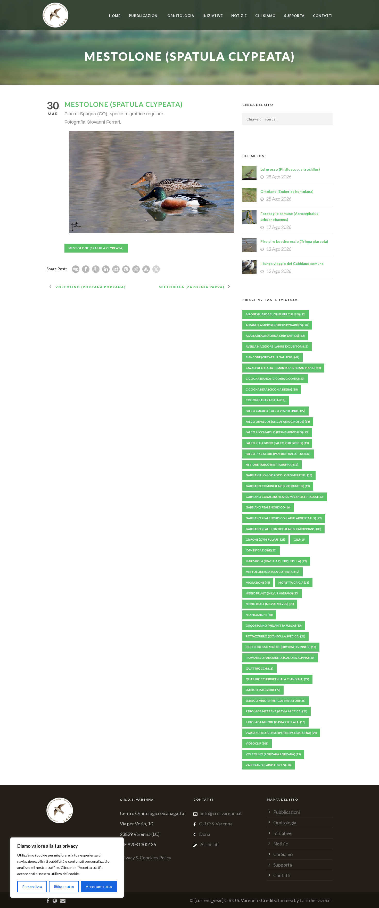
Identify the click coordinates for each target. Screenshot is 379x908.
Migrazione (258, 582)
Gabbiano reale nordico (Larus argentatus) (284, 518)
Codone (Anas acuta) (265, 400)
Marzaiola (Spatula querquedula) (276, 561)
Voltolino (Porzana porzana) (273, 754)
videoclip (257, 743)
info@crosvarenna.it (221, 813)
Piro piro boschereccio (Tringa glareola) (294, 241)
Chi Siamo (265, 16)
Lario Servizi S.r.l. (316, 900)
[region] (67, 867)
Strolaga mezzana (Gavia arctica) (276, 711)
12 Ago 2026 (278, 249)
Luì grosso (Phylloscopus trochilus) (290, 169)
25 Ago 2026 (278, 199)
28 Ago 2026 (278, 176)
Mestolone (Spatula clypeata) (96, 248)
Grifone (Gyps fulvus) (265, 539)
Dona (204, 834)
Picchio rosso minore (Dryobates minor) (281, 646)
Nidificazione (259, 614)
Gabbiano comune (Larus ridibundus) (278, 486)
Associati (209, 844)
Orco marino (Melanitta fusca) (274, 625)
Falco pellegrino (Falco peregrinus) (277, 443)
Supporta (294, 16)
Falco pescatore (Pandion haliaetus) (278, 453)
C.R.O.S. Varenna (216, 823)
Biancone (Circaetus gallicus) (272, 357)
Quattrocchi (259, 668)
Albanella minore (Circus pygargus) (277, 325)
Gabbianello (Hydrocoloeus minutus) (279, 475)
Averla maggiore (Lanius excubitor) (277, 346)
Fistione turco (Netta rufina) (272, 464)
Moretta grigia (293, 582)
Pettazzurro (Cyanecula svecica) (275, 636)
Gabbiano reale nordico (268, 507)
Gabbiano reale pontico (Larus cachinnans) (283, 529)
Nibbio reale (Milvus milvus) (270, 604)
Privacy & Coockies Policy (145, 857)
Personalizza (32, 886)
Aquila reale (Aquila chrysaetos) (275, 335)
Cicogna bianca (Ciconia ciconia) (275, 378)
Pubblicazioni (144, 16)
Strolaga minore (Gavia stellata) (275, 722)
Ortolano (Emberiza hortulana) (287, 191)
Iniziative (282, 833)
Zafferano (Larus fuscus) (269, 765)
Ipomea (285, 900)
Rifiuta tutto (64, 886)
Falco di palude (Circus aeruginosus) (278, 421)
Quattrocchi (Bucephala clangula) (277, 679)
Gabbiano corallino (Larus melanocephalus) (285, 496)
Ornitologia (180, 16)
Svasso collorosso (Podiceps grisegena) (281, 732)
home (114, 16)
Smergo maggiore (263, 689)
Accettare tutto (99, 886)
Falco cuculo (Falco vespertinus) (275, 410)
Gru (300, 539)
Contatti (323, 16)
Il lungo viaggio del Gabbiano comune (292, 263)
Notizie (239, 16)
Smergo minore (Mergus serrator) (276, 700)
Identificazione (261, 550)
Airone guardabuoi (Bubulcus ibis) (276, 314)
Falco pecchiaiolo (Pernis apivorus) (277, 432)
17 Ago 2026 (278, 227)
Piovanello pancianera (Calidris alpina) (280, 657)
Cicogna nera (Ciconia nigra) (272, 389)
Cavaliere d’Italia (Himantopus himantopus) (283, 367)
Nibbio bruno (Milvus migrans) (272, 593)
